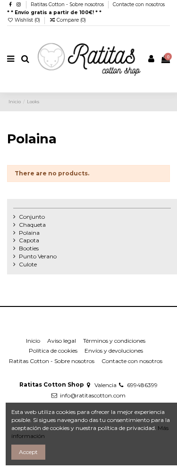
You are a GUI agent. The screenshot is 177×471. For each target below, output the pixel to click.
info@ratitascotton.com (93, 395)
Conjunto (32, 216)
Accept (28, 451)
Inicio (33, 340)
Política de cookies (53, 350)
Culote (28, 264)
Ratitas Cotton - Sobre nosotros (68, 4)
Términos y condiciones (114, 340)
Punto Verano (38, 256)
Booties (29, 248)
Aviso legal (61, 340)
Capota (29, 240)
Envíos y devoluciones (113, 350)
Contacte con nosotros (139, 4)
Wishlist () (27, 20)
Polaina (29, 232)
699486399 (142, 384)
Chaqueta (32, 224)
